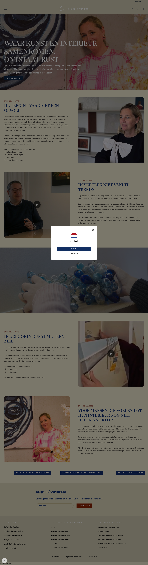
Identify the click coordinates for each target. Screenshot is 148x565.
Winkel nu (74, 248)
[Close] (93, 229)
